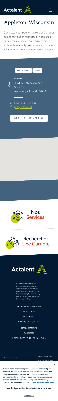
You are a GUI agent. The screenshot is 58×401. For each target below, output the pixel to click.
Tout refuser (29, 396)
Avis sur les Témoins (45, 356)
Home (18, 10)
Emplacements (29, 328)
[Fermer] (55, 365)
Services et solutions (29, 307)
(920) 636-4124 (23, 107)
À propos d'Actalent (29, 322)
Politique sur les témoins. (44, 382)
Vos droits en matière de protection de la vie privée (29, 388)
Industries (29, 312)
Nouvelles (29, 317)
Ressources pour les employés (29, 338)
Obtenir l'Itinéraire (29, 118)
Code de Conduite (10, 358)
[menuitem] (29, 307)
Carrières (29, 333)
